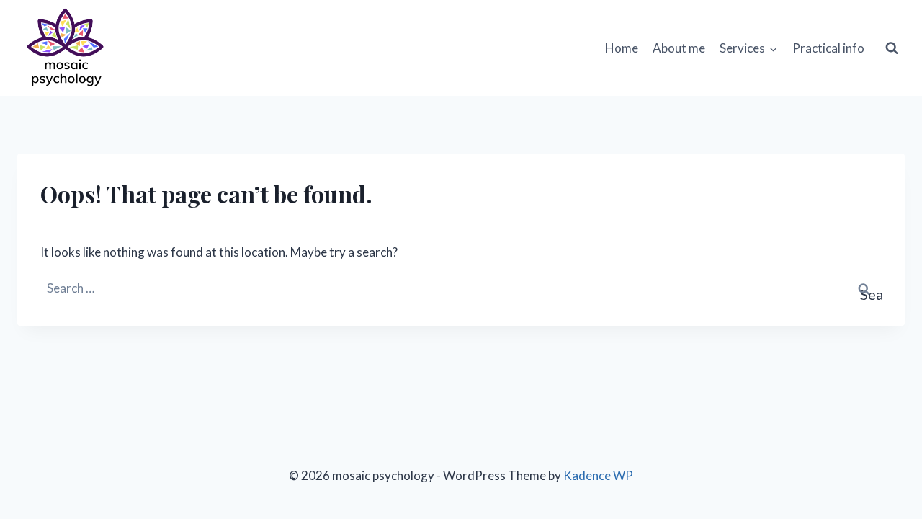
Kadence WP (598, 475)
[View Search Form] (892, 48)
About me (679, 48)
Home (621, 48)
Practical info (828, 48)
